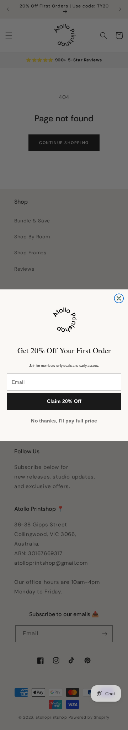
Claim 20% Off (64, 401)
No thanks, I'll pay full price (64, 421)
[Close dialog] (119, 298)
